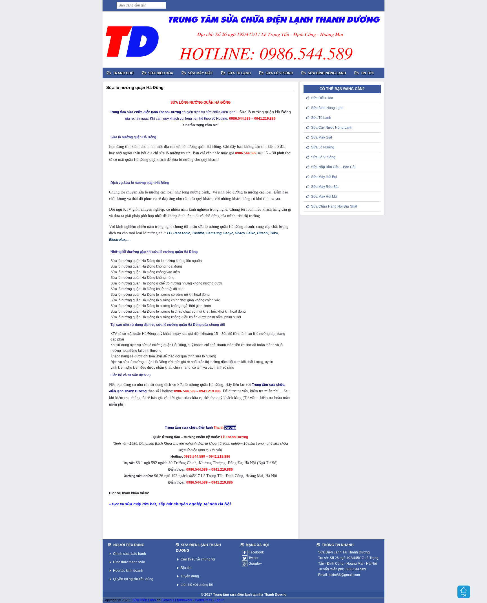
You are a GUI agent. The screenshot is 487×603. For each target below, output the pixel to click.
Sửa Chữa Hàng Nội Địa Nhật (334, 206)
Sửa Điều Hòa (322, 98)
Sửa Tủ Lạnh (321, 118)
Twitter (253, 558)
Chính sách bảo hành (129, 554)
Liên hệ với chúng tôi (197, 585)
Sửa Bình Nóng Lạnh (327, 108)
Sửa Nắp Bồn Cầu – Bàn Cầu (334, 167)
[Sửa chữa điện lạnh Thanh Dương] (243, 39)
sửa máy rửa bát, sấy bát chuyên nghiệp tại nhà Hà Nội (178, 504)
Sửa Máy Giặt (321, 137)
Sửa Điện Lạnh (144, 600)
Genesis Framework (176, 600)
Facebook (256, 552)
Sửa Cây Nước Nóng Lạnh (331, 128)
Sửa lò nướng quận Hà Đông (265, 112)
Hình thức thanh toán (129, 562)
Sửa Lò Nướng (322, 147)
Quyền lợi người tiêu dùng (133, 579)
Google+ (255, 564)
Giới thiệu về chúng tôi (198, 559)
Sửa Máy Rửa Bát (324, 187)
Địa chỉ (186, 568)
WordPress (203, 600)
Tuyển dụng (190, 576)
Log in (219, 600)
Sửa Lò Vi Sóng (323, 157)
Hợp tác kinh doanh (128, 571)
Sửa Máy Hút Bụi (324, 177)
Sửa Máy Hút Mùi (324, 197)
